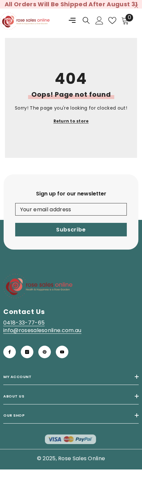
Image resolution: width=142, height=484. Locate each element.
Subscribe (71, 229)
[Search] (86, 20)
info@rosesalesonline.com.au (42, 330)
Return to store (71, 121)
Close (136, 6)
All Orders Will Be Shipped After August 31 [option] (71, 4)
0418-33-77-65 (24, 323)
